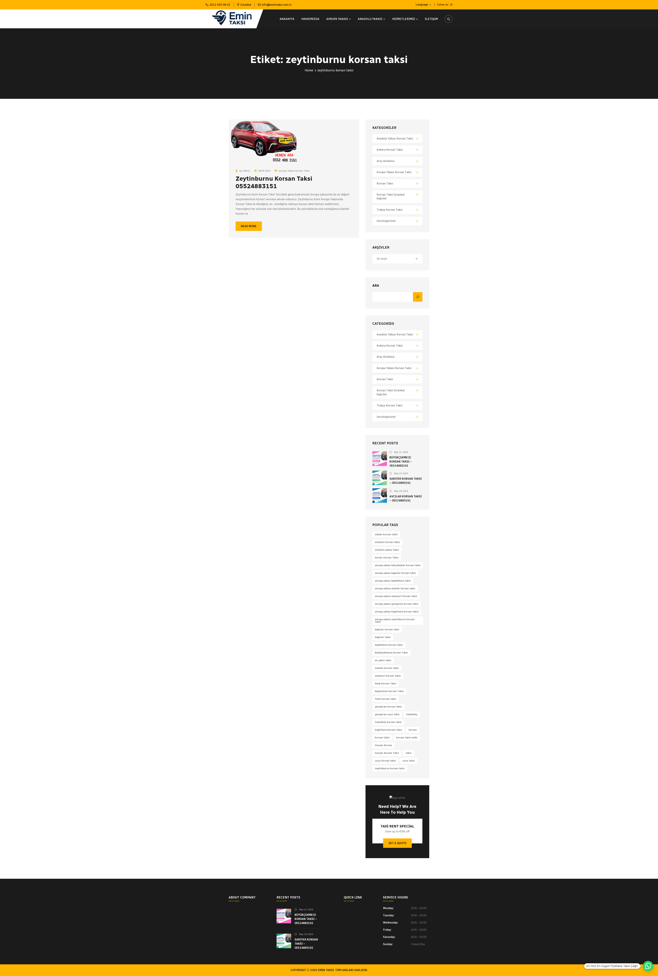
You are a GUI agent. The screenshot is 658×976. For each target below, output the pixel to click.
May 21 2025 (400, 452)
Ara (375, 285)
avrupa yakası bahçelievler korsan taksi (398, 565)
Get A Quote (397, 843)
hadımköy (411, 714)
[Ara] (417, 297)
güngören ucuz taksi (387, 714)
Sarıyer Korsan (383, 745)
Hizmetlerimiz (403, 19)
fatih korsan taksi (385, 699)
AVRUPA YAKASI (337, 19)
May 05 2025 (400, 491)
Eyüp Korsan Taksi (385, 683)
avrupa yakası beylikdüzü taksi (393, 580)
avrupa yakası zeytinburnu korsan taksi (395, 620)
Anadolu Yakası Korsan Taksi (395, 138)
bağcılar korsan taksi (387, 629)
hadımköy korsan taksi (388, 722)
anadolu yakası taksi (387, 549)
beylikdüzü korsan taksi (389, 645)
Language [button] (422, 4)
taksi (408, 753)
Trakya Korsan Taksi (389, 209)
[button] (648, 966)
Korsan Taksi (385, 183)
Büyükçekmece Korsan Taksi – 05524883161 (400, 461)
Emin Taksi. (326, 970)
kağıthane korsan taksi (388, 729)
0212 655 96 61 (220, 4)
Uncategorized (386, 221)
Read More (249, 226)
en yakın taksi (383, 660)
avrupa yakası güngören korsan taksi (396, 604)
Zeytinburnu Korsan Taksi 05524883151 (274, 182)
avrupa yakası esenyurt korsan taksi (396, 596)
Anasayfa (287, 19)
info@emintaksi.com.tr (277, 4)
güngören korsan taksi (388, 706)
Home (309, 70)
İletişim (431, 19)
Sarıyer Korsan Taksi (387, 753)
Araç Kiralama (385, 161)
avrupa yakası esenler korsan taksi (395, 588)
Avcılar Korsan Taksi (386, 557)
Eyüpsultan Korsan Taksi (389, 691)
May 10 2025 (400, 473)
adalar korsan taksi (386, 534)
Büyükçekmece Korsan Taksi (391, 652)
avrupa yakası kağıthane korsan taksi (396, 611)
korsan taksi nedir (407, 737)
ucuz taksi (409, 760)
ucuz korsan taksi (385, 760)
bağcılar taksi (383, 637)
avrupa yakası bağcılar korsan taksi (395, 573)
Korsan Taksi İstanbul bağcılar (391, 196)
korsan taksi (382, 737)
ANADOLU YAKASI (370, 19)
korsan (413, 729)
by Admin (244, 170)
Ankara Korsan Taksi (390, 149)
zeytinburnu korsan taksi (390, 768)
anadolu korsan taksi (387, 542)
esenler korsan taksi (387, 668)
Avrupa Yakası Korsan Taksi (294, 170)
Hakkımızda (310, 19)
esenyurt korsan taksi (388, 675)
